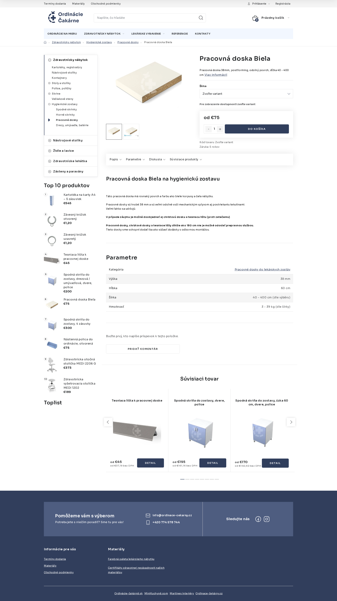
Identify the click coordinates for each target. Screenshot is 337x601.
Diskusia (155, 159)
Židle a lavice (63, 151)
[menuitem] (62, 33)
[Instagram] (266, 519)
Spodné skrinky (66, 109)
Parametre (133, 159)
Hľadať (201, 17)
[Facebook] (258, 519)
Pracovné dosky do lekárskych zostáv (262, 269)
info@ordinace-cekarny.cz (172, 515)
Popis (114, 159)
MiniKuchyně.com (156, 593)
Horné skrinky (65, 114)
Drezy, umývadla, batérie (72, 125)
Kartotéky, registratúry (67, 67)
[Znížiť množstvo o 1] (208, 129)
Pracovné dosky (67, 120)
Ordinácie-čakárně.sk (128, 593)
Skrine (56, 93)
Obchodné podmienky (106, 3)
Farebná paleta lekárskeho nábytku (131, 559)
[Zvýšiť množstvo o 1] (220, 129)
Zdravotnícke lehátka (70, 161)
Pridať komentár (143, 348)
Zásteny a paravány (68, 171)
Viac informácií (215, 75)
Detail (150, 463)
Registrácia (282, 3)
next (291, 422)
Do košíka (257, 129)
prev (108, 422)
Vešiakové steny (62, 99)
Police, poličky (61, 88)
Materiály (78, 3)
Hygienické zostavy (64, 104)
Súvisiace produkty (184, 159)
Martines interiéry (182, 593)
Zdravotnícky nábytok (70, 60)
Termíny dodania (55, 3)
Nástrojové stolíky (64, 72)
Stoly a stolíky (61, 83)
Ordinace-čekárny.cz (209, 593)
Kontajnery (59, 77)
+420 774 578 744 (166, 522)
